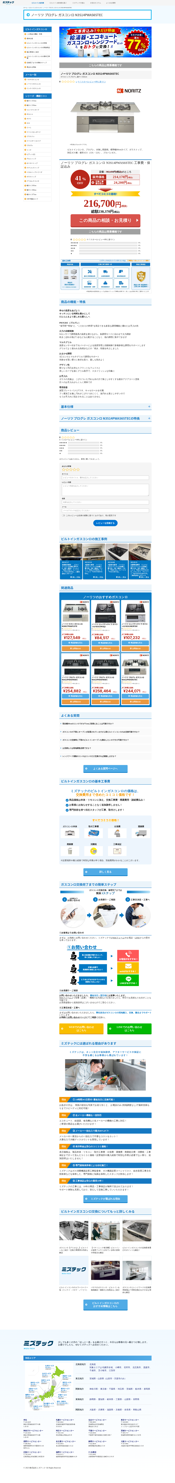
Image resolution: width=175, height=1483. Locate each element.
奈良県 (127, 1410)
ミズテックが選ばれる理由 (105, 1198)
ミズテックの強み (78, 3)
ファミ (29, 128)
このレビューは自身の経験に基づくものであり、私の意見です (91, 515)
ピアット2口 (31, 154)
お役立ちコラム (95, 3)
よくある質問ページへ (105, 768)
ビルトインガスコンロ (35, 7)
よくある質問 (110, 3)
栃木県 (138, 1389)
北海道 (93, 1364)
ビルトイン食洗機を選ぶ (58, 3)
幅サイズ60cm (82, 77)
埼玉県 (121, 1389)
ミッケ (29, 150)
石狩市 (127, 1367)
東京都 (103, 1389)
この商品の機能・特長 (34, 34)
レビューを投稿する (105, 523)
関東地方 (80, 1389)
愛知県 (101, 1399)
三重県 (119, 1399)
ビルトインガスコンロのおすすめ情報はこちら (105, 1304)
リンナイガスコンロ (34, 88)
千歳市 (93, 1370)
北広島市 (137, 1367)
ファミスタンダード (34, 132)
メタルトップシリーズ (34, 172)
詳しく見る (105, 871)
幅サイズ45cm (31, 185)
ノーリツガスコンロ (34, 84)
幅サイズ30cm (31, 105)
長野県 (136, 1399)
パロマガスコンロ (33, 79)
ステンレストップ (33, 168)
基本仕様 (30, 38)
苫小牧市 (102, 1370)
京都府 (119, 1410)
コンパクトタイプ (33, 110)
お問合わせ (77, 648)
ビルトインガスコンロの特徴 (37, 43)
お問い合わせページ (77, 1017)
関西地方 (80, 1410)
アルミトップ (31, 159)
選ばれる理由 (31, 67)
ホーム (25, 7)
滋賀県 (110, 1410)
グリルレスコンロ (33, 181)
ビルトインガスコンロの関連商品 (38, 47)
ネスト (29, 119)
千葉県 (112, 1389)
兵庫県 (101, 1410)
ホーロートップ (32, 163)
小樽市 (118, 1367)
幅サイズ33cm (31, 101)
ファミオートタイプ (34, 141)
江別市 (112, 1370)
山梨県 (127, 1399)
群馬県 (147, 1389)
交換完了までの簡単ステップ (37, 63)
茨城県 (129, 1389)
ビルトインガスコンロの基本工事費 (38, 57)
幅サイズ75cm (31, 194)
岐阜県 (110, 1399)
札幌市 (105, 1367)
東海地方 (80, 1399)
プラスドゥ (30, 136)
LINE (137, 938)
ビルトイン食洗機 (38, 3)
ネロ (28, 123)
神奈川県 (94, 1389)
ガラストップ (65, 77)
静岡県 (93, 1399)
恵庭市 (146, 1367)
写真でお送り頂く (97, 1105)
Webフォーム (119, 938)
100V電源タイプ (32, 199)
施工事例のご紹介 (33, 52)
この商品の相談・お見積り (105, 220)
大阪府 (93, 1410)
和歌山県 (137, 1410)
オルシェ (30, 114)
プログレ (73, 77)
